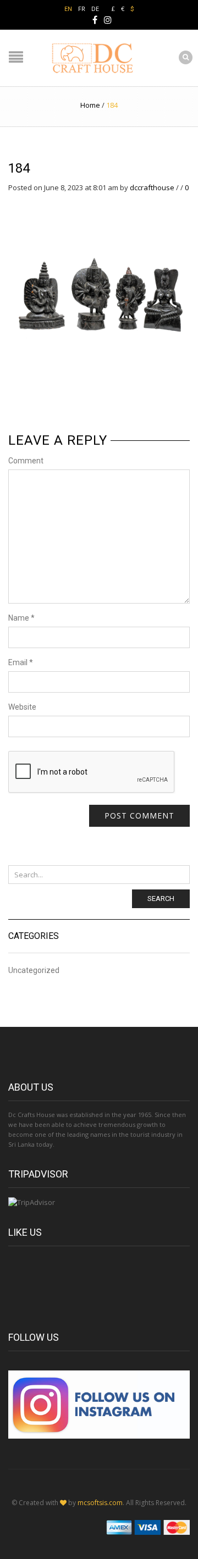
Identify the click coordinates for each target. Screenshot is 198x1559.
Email (20, 662)
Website (22, 707)
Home (90, 105)
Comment (25, 460)
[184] (99, 283)
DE (95, 8)
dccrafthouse (152, 187)
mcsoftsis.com (100, 1502)
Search (160, 898)
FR (81, 8)
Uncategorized (33, 970)
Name (21, 617)
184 (19, 168)
